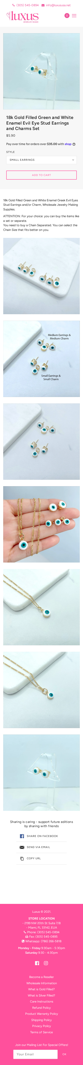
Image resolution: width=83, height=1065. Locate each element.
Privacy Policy (41, 1026)
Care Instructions (41, 1001)
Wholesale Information (41, 983)
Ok (64, 1054)
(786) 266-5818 (51, 941)
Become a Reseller (41, 977)
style (10, 151)
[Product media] (41, 276)
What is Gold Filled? (41, 989)
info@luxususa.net (58, 5)
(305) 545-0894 (28, 5)
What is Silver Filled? (41, 995)
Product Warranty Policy (41, 1014)
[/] (26, 17)
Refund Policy (41, 1008)
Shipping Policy (41, 1020)
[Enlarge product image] (41, 71)
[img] (37, 963)
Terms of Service (41, 1032)
